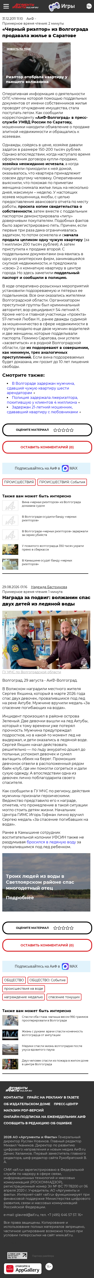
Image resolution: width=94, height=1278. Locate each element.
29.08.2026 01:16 (14, 587)
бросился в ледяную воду (51, 842)
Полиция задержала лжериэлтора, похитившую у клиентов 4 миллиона (42, 400)
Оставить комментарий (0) (47, 447)
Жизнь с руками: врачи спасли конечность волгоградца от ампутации (52, 1033)
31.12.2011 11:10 (12, 19)
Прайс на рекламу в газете (53, 1097)
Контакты (13, 1097)
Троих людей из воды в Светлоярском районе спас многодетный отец (40, 882)
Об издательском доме (27, 1104)
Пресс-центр (66, 1104)
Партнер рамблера (43, 1256)
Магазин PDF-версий (24, 1110)
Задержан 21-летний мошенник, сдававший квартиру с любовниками (42, 409)
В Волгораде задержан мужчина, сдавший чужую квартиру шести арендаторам (41, 388)
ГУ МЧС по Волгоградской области (31, 672)
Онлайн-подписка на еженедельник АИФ (45, 1117)
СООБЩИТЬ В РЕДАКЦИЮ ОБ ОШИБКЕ (38, 1123)
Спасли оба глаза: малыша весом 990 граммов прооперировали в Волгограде (55, 1018)
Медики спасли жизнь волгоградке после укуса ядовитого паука (52, 1047)
